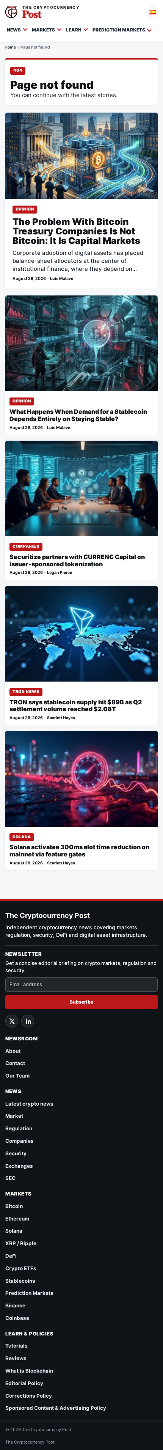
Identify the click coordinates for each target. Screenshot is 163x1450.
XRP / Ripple (20, 1243)
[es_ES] (152, 12)
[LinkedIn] (27, 1021)
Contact (15, 1063)
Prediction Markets (118, 30)
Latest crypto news (29, 1104)
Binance (15, 1305)
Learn (74, 30)
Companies (26, 546)
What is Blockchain (29, 1371)
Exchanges (19, 1166)
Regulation (18, 1128)
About (12, 1051)
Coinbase (17, 1318)
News (14, 30)
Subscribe (81, 1002)
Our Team (17, 1076)
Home (10, 47)
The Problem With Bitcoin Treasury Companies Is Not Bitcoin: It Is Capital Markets (76, 231)
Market (14, 1116)
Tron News (26, 691)
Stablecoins (20, 1281)
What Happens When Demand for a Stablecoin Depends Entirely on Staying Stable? (78, 415)
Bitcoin (14, 1206)
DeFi (11, 1256)
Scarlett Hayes (61, 717)
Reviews (16, 1358)
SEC (10, 1178)
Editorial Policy (24, 1383)
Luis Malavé (61, 278)
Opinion (25, 209)
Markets (43, 30)
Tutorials (16, 1346)
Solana (22, 836)
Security (16, 1153)
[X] (11, 1021)
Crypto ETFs (20, 1268)
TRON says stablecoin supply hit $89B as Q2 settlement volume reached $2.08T (75, 706)
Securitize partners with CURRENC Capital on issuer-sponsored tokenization (77, 560)
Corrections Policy (28, 1396)
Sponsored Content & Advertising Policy (55, 1408)
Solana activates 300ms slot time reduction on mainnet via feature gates (79, 851)
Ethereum (17, 1219)
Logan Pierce (59, 572)
